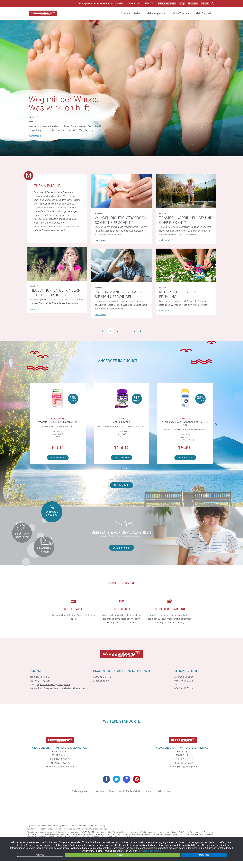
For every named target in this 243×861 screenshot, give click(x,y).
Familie (33, 117)
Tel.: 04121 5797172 (60, 759)
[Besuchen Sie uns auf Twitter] (116, 779)
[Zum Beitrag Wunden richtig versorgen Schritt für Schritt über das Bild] (121, 191)
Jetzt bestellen (58, 457)
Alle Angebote (121, 485)
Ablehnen (40, 855)
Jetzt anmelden (121, 547)
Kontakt (149, 791)
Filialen (205, 3)
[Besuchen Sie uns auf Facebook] (106, 779)
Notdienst (193, 3)
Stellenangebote (79, 791)
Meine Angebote (156, 13)
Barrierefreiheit (133, 791)
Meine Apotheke (130, 13)
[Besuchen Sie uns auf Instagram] (126, 779)
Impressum (98, 791)
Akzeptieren (122, 855)
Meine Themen (180, 13)
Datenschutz (115, 791)
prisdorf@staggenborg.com (183, 766)
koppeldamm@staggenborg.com (53, 684)
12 (134, 331)
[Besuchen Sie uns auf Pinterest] (136, 779)
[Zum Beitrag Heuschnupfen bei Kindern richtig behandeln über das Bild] (57, 264)
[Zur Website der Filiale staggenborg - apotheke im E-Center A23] (60, 740)
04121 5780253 (145, 3)
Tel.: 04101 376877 (183, 759)
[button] (217, 423)
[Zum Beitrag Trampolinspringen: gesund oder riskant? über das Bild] (186, 191)
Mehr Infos (204, 855)
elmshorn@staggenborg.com (60, 766)
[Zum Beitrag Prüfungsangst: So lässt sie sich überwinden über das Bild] (121, 265)
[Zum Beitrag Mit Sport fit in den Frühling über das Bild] (186, 265)
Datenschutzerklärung (149, 850)
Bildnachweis (165, 791)
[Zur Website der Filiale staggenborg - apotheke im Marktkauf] (183, 740)
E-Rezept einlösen (167, 3)
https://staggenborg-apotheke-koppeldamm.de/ (61, 688)
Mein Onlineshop (205, 13)
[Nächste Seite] (140, 331)
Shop (181, 3)
